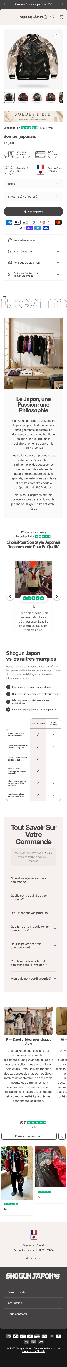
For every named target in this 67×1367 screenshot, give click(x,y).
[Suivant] (62, 4)
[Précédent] (5, 4)
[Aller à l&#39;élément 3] (37, 97)
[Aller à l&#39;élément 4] (50, 97)
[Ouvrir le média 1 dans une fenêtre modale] (57, 35)
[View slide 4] (40, 1258)
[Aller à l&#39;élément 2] (23, 97)
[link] (28, 1021)
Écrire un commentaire (29, 1136)
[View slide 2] (31, 1258)
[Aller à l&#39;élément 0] (9, 97)
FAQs (47, 852)
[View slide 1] (27, 1258)
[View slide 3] (36, 1258)
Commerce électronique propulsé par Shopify (41, 1350)
